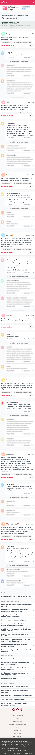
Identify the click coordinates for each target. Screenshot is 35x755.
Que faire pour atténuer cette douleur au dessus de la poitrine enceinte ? (15, 640)
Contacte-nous (17, 733)
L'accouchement (6, 42)
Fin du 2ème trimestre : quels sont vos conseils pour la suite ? (14, 673)
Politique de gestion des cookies (17, 724)
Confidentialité (17, 730)
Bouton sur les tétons (8, 659)
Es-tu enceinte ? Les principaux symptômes (16, 695)
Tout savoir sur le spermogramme (13, 699)
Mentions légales (17, 721)
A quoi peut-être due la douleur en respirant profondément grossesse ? (16, 615)
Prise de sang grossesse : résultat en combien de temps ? (14, 645)
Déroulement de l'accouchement (23, 42)
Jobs (17, 718)
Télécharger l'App (26, 7)
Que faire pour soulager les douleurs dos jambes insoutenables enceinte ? (15, 624)
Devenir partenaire (17, 715)
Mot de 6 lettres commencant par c (13, 620)
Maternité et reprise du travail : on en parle (16, 596)
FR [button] (33, 2)
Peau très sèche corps (9, 678)
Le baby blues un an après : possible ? (14, 686)
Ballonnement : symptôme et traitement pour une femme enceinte (15, 663)
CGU (17, 727)
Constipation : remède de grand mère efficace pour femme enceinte (14, 610)
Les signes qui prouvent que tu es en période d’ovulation (14, 704)
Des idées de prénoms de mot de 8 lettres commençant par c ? (16, 630)
